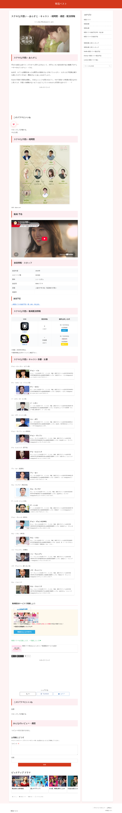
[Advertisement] (44, 102)
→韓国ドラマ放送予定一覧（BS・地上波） (25, 304)
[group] (20, 784)
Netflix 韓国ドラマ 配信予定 (92, 51)
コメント (15, 743)
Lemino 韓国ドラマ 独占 (91, 60)
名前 (12, 757)
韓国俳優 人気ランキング (91, 43)
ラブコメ (28, 656)
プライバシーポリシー (99, 807)
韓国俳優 (86, 24)
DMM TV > (64, 344)
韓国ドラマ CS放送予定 (91, 36)
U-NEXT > (64, 330)
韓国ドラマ (20, 656)
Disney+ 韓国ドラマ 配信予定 (92, 55)
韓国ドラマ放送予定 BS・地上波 (93, 32)
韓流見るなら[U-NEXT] (24, 632)
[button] (75, 784)
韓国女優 (86, 28)
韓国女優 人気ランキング (91, 47)
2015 (14, 656)
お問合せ (109, 807)
